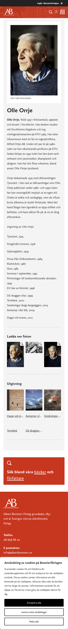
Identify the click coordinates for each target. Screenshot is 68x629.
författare (15, 478)
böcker (40, 471)
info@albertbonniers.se (17, 552)
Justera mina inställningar (34, 612)
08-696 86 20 (11, 539)
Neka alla (34, 621)
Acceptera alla (34, 602)
